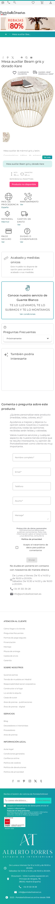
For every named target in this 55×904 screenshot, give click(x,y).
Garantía (8, 660)
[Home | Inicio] (6, 34)
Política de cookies (12, 763)
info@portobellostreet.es (27, 594)
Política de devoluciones (15, 767)
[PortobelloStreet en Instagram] (30, 781)
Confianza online (11, 758)
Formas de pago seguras (15, 638)
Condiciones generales (14, 754)
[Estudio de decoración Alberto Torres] (27, 858)
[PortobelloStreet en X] (36, 781)
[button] (27, 338)
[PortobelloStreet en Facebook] (13, 781)
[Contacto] (9, 2)
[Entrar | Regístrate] (51, 2)
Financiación (10, 642)
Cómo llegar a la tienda (14, 629)
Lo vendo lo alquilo (12, 693)
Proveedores (9, 730)
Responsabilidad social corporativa (20, 684)
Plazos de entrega (12, 651)
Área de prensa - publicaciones (18, 702)
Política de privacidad (14, 772)
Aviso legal (9, 749)
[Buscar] (14, 2)
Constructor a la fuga (13, 688)
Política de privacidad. (31, 815)
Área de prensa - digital (14, 707)
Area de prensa (10, 735)
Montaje (7, 647)
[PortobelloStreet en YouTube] (19, 781)
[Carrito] (42, 2)
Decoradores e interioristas (16, 726)
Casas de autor (10, 698)
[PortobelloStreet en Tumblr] (41, 781)
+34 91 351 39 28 (22, 588)
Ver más (47, 157)
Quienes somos (11, 675)
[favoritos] (33, 2)
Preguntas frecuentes (13, 633)
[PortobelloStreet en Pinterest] (25, 781)
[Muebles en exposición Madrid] (3, 2)
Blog (6, 721)
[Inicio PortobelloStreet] (13, 15)
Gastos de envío (11, 656)
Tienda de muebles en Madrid (17, 679)
